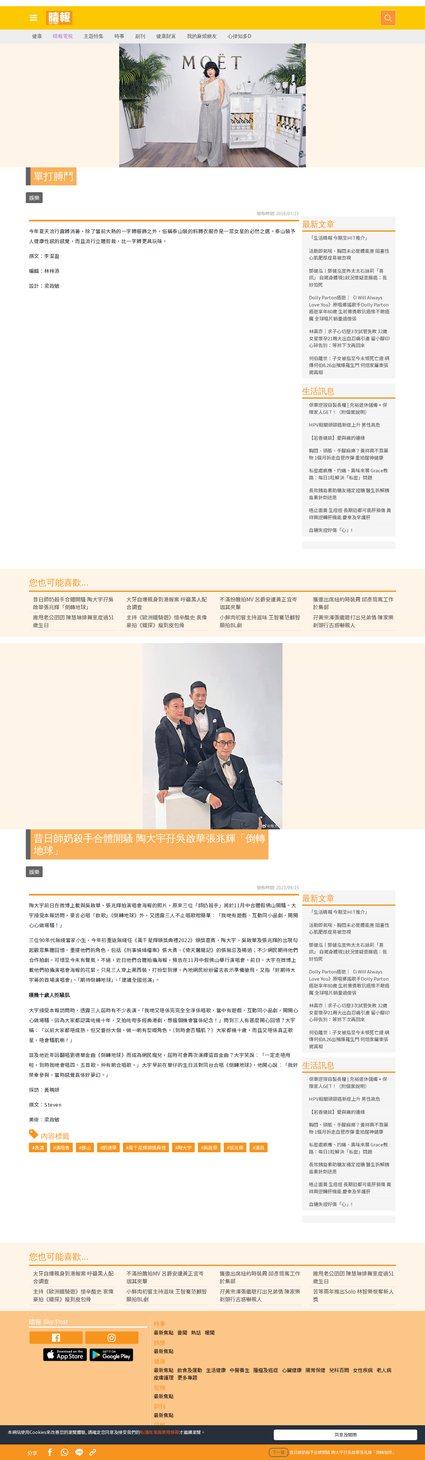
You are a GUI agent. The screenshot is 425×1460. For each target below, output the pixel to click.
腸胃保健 (315, 1370)
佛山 (86, 1147)
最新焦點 (164, 1332)
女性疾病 (363, 1370)
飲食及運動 (189, 1370)
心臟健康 (292, 1370)
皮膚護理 (164, 1377)
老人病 (383, 1370)
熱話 (196, 1332)
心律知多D (239, 36)
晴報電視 (63, 36)
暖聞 (210, 1332)
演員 (259, 1147)
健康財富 (166, 36)
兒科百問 (339, 1370)
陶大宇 (185, 1147)
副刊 (140, 36)
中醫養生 (240, 1370)
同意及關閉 (346, 1434)
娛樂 (34, 198)
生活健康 (216, 1370)
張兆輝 (236, 1147)
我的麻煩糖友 (202, 36)
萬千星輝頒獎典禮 (147, 1147)
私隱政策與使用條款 (159, 1432)
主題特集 (94, 36)
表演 (39, 1147)
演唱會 (63, 1147)
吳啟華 (210, 1147)
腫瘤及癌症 (265, 1370)
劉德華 (110, 1147)
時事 (119, 36)
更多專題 (187, 1377)
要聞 (182, 1332)
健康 (37, 36)
